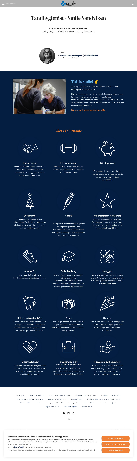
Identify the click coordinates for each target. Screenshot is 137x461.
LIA (39, 403)
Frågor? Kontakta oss (52, 407)
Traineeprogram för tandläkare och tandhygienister (62, 403)
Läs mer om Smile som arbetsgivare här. (88, 110)
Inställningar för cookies (115, 450)
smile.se (68, 419)
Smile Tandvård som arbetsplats (59, 395)
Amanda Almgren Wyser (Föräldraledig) (78, 55)
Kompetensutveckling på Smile (86, 395)
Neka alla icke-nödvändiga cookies (115, 444)
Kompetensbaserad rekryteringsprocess (30, 399)
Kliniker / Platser (90, 403)
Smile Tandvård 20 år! (36, 395)
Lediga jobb (20, 395)
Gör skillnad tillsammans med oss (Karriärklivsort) (103, 399)
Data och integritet (70, 407)
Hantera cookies (87, 407)
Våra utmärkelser (76, 399)
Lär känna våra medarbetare (110, 395)
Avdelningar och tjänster (109, 403)
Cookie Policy (18, 447)
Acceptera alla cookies (115, 438)
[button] (133, 3)
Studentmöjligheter (26, 403)
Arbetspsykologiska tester (56, 399)
